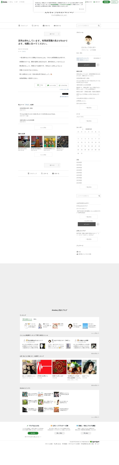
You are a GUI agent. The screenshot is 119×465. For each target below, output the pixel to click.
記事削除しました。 (81, 100)
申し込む (86, 433)
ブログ (23, 51)
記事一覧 (36, 25)
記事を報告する (65, 96)
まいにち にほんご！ (81, 208)
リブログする (64, 85)
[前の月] (82, 129)
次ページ (52, 34)
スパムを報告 (50, 443)
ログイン (114, 2)
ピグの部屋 (93, 50)
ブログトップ (24, 25)
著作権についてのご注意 (85, 254)
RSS (80, 251)
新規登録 (106, 2)
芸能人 (35, 319)
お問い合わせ (58, 443)
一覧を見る (88, 107)
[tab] (27, 319)
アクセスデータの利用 (75, 443)
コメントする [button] (52, 85)
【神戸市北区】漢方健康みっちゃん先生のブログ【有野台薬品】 (88, 211)
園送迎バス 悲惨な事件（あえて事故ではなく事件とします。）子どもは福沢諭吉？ (88, 88)
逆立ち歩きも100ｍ (81, 103)
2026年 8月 (89, 129)
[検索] (98, 26)
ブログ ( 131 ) (80, 116)
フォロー (87, 65)
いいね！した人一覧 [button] (64, 89)
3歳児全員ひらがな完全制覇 (83, 85)
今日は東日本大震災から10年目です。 (86, 98)
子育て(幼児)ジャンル (82, 60)
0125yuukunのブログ (82, 206)
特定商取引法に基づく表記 (88, 443)
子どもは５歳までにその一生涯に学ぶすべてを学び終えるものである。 (88, 81)
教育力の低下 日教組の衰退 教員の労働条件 (88, 91)
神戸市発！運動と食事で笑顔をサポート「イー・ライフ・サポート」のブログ (87, 234)
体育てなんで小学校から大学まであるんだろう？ (87, 94)
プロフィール (85, 50)
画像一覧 (47, 25)
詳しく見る (59, 433)
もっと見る (43, 127)
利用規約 (65, 443)
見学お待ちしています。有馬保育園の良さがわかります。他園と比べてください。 (88, 74)
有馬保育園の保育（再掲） (83, 78)
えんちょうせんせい (88, 47)
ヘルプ (97, 443)
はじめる (33, 433)
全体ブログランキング (82, 58)
